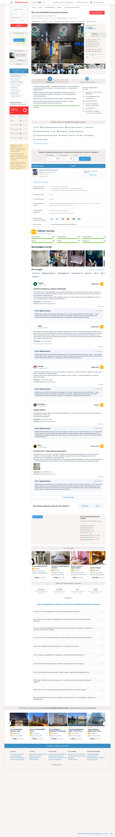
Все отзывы (71, 757)
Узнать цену (92, 174)
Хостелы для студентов (17, 754)
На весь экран (37, 517)
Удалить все (19, 64)
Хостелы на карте (92, 759)
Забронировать (97, 12)
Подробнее (106, 833)
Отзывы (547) (81, 21)
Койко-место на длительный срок (39, 754)
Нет (97, 506)
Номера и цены (36, 21)
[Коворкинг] (44, 71)
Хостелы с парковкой (55, 759)
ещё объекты (68, 598)
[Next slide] (105, 258)
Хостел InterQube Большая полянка (21, 54)
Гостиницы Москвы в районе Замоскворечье (81, 756)
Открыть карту (19, 40)
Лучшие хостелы (72, 759)
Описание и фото (43, 176)
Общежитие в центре (93, 754)
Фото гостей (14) (91, 21)
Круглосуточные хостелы (56, 756)
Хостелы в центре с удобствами (96, 757)
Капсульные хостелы (35, 756)
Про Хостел (44, 21)
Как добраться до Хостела (62, 21)
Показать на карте (61, 18)
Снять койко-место (15, 756)
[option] (57, 43)
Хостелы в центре (92, 756)
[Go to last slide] (31, 562)
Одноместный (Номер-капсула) (48, 170)
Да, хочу (85, 506)
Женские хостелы (34, 757)
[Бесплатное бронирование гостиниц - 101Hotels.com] (21, 2)
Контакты (73, 21)
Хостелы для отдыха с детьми (57, 757)
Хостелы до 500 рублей (17, 759)
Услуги (51, 21)
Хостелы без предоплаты (17, 757)
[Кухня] (49, 66)
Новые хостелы (33, 759)
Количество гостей (15, 17)
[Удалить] (27, 54)
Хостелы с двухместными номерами (59, 754)
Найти (19, 25)
